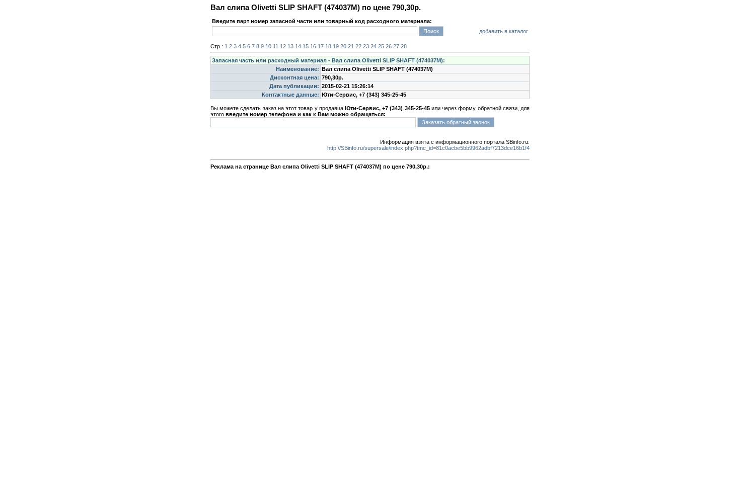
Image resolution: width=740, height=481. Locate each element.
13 (290, 46)
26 (389, 46)
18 (328, 46)
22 (358, 46)
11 (275, 46)
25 (381, 46)
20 (343, 46)
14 (298, 46)
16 (313, 46)
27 (396, 46)
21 (351, 46)
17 (321, 46)
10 (268, 46)
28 (404, 46)
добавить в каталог (503, 31)
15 (306, 46)
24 (374, 46)
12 (283, 46)
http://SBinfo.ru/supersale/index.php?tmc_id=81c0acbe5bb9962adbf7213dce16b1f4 (428, 148)
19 (336, 46)
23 (366, 46)
